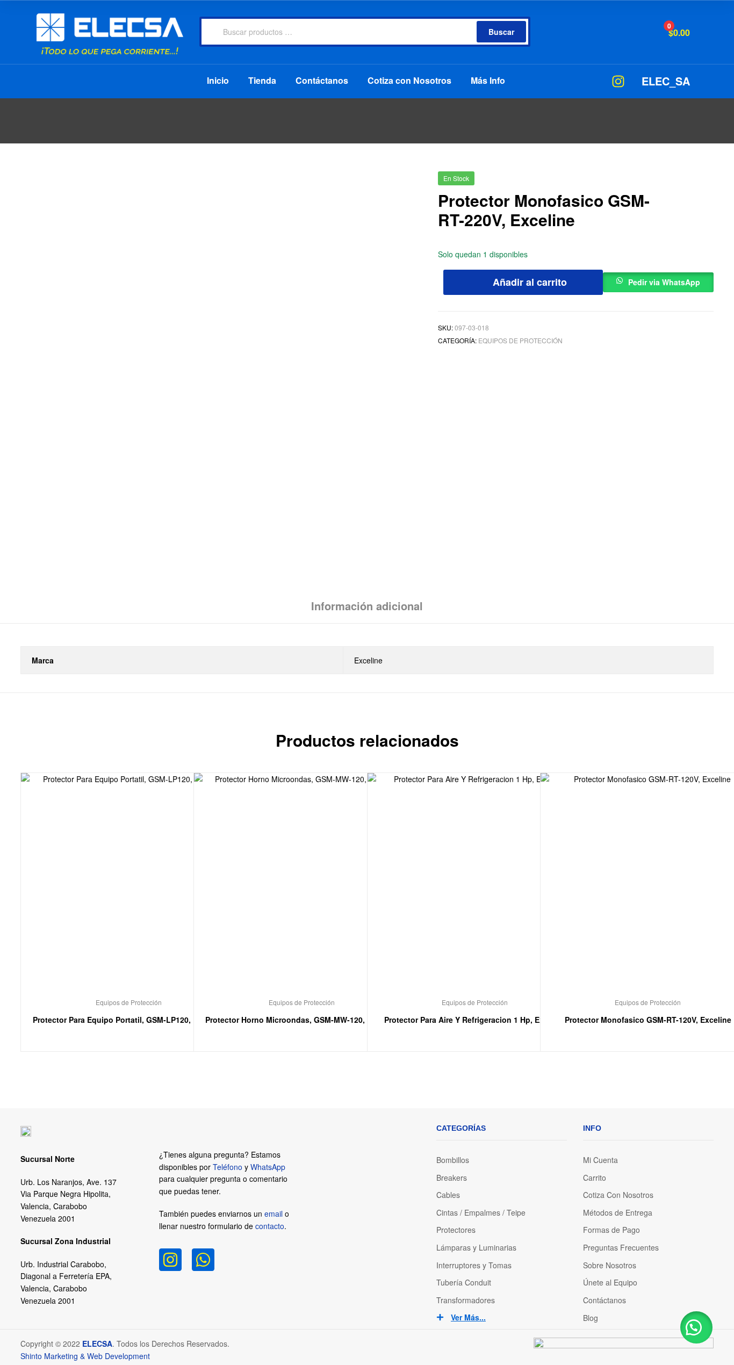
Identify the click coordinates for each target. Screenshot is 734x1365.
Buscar (501, 31)
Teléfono (227, 1166)
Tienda (262, 80)
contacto (269, 1225)
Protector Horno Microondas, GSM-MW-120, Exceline (301, 1019)
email (273, 1213)
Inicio (218, 80)
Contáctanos (322, 80)
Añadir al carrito (530, 282)
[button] (658, 279)
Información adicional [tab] (367, 605)
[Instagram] (170, 1259)
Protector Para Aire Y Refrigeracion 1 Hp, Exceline (475, 1019)
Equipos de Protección (520, 340)
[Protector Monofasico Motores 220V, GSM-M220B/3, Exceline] (707, 182)
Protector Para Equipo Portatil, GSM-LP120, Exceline (128, 1019)
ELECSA (97, 1343)
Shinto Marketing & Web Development (85, 1355)
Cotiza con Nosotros (409, 80)
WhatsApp (267, 1166)
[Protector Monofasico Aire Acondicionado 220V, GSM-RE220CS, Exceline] (679, 182)
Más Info (488, 80)
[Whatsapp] (203, 1259)
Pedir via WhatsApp (664, 282)
